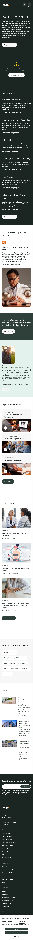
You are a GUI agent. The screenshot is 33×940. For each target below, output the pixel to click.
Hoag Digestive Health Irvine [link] (24, 722)
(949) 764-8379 (22, 715)
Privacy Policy (6, 794)
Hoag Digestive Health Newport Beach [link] (23, 700)
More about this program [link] (10, 112)
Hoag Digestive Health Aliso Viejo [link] (24, 742)
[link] (5, 5)
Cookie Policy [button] (22, 923)
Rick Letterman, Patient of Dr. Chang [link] (15, 385)
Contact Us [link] (5, 824)
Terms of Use (16, 794)
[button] (8, 331)
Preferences (16, 936)
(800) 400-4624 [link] (6, 817)
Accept (16, 929)
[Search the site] (24, 4)
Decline (16, 932)
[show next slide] (7, 389)
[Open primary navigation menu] (29, 4)
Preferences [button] (26, 924)
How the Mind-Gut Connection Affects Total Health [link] (15, 569)
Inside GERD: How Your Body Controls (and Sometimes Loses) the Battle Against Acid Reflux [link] (15, 605)
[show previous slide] (3, 389)
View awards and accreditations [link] (11, 264)
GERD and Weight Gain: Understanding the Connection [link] (15, 534)
